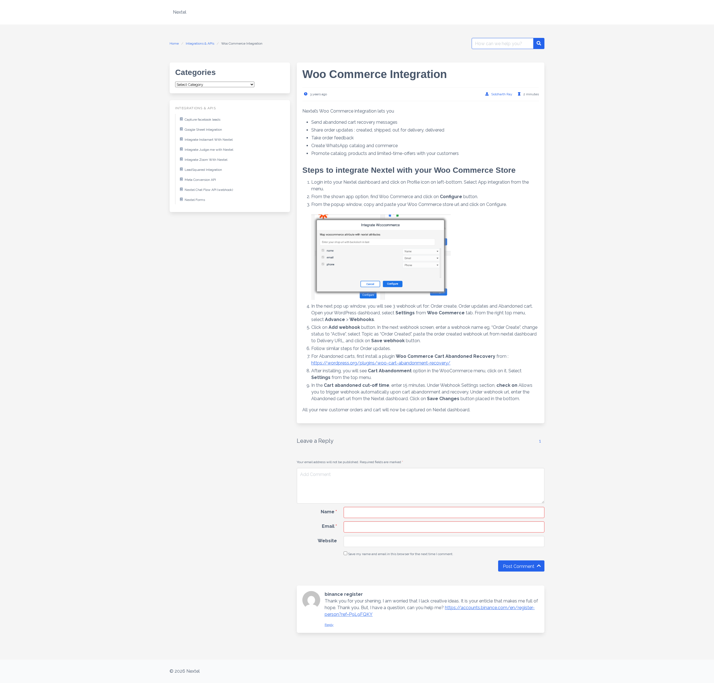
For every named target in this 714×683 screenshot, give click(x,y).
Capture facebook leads (202, 119)
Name (329, 511)
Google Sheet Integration (203, 130)
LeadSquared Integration (203, 170)
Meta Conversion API (200, 180)
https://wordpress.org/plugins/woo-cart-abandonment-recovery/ (380, 363)
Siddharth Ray (501, 94)
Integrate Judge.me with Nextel (209, 150)
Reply (329, 625)
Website (327, 540)
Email (329, 526)
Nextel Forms (195, 200)
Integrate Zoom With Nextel (206, 160)
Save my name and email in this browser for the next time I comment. (400, 554)
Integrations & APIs (200, 43)
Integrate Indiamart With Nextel (209, 140)
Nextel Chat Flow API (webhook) (209, 190)
